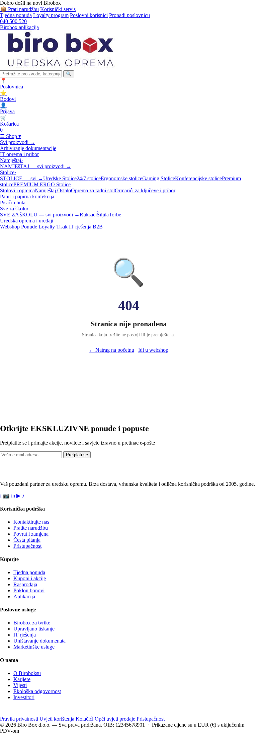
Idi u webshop (153, 350)
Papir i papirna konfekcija (27, 196)
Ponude (29, 226)
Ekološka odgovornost (37, 691)
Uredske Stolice (60, 178)
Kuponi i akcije (29, 578)
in (13, 495)
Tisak (62, 226)
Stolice (8, 172)
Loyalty (46, 226)
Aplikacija (24, 596)
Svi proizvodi (17, 142)
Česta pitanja (26, 540)
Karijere (21, 679)
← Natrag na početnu (111, 350)
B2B (98, 226)
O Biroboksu (27, 673)
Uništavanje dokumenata (39, 641)
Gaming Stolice (158, 178)
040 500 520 (13, 21)
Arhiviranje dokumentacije (28, 148)
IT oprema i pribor (19, 154)
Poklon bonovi (29, 590)
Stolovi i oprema (17, 190)
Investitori (23, 697)
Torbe (115, 214)
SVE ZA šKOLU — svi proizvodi (40, 214)
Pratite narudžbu (30, 528)
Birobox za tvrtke (31, 622)
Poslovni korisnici (89, 15)
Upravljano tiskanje (34, 628)
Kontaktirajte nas (31, 522)
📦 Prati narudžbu (19, 9)
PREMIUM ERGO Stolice (42, 184)
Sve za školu (14, 208)
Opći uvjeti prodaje (115, 719)
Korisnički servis (58, 9)
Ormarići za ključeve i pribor (145, 190)
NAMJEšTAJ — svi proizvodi (35, 166)
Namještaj (11, 160)
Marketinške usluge (34, 647)
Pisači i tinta (12, 202)
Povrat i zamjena (31, 534)
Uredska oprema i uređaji (26, 220)
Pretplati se (77, 454)
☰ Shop (10, 136)
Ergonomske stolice (121, 178)
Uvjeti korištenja (56, 719)
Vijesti (20, 685)
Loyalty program (51, 15)
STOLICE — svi (21, 178)
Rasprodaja (25, 584)
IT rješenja (80, 226)
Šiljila (103, 214)
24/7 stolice (89, 178)
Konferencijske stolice (198, 178)
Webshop (10, 226)
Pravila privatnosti (19, 719)
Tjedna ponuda (16, 15)
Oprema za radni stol (93, 190)
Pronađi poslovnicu (129, 15)
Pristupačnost (27, 546)
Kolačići (84, 719)
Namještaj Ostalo (53, 190)
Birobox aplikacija (19, 27)
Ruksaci (88, 214)
